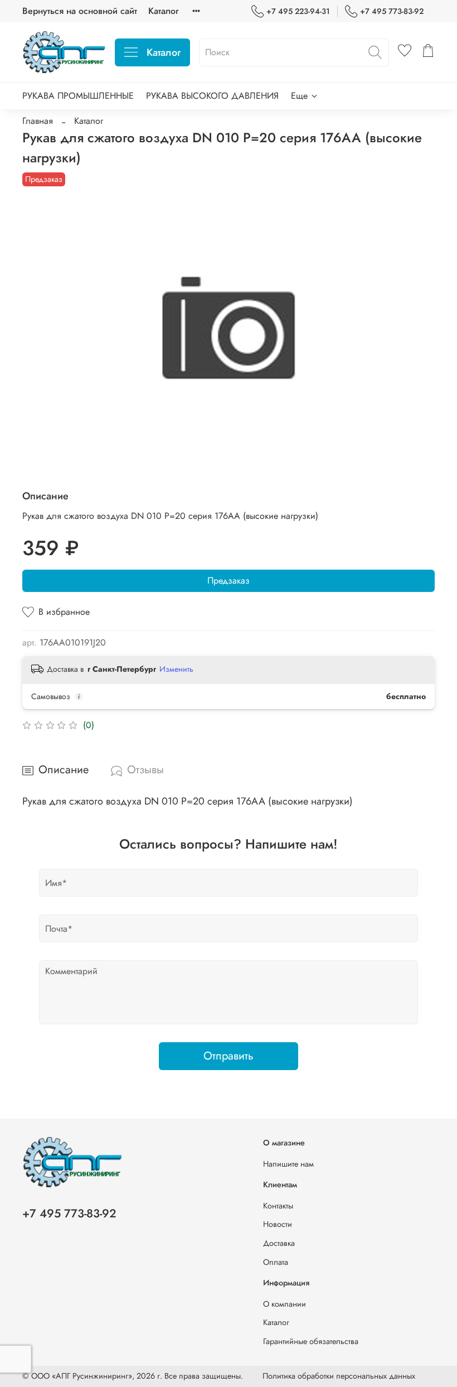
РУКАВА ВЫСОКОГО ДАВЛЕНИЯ (212, 95)
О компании (284, 1303)
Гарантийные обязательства (310, 1341)
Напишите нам (288, 1163)
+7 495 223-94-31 (298, 11)
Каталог (163, 10)
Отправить (228, 1056)
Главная (37, 120)
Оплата (275, 1262)
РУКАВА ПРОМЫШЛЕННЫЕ (78, 95)
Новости (277, 1224)
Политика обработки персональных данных (338, 1375)
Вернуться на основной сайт (79, 10)
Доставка (279, 1243)
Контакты (278, 1205)
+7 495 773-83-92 (392, 11)
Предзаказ (228, 580)
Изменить (176, 669)
